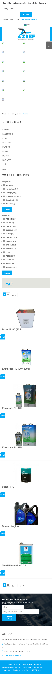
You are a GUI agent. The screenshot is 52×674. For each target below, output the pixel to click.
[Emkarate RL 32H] (26, 395)
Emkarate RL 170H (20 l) (16, 368)
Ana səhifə (5, 114)
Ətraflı (2, 337)
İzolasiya (6, 142)
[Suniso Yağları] (26, 513)
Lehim (5, 151)
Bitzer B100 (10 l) (11, 329)
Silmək (7, 209)
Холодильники (16, 114)
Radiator (6, 160)
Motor (5, 155)
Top (49, 46)
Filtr (4, 138)
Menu (26, 14)
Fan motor (7, 134)
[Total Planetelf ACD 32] (26, 552)
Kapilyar (6, 147)
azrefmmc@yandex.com (29, 19)
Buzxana (6, 129)
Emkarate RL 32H (12, 408)
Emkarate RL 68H (12, 447)
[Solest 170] (26, 473)
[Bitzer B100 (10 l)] (26, 316)
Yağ (4, 164)
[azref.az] (26, 34)
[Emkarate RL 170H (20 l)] (26, 355)
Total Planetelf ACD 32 (15, 565)
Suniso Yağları (10, 526)
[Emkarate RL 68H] (26, 434)
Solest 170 (8, 486)
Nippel (5, 169)
